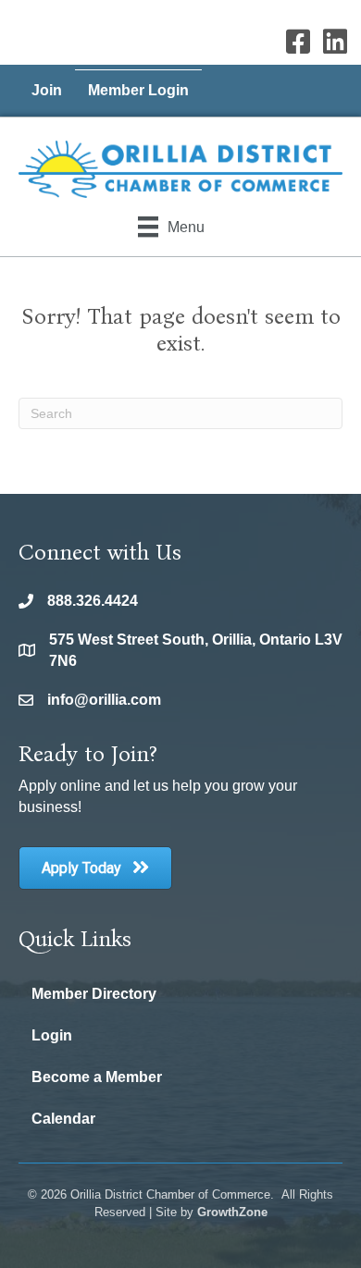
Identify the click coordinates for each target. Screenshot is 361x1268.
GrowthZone (232, 1212)
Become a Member (96, 1077)
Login (51, 1035)
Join (46, 90)
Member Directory (93, 994)
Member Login (138, 90)
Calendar (63, 1118)
